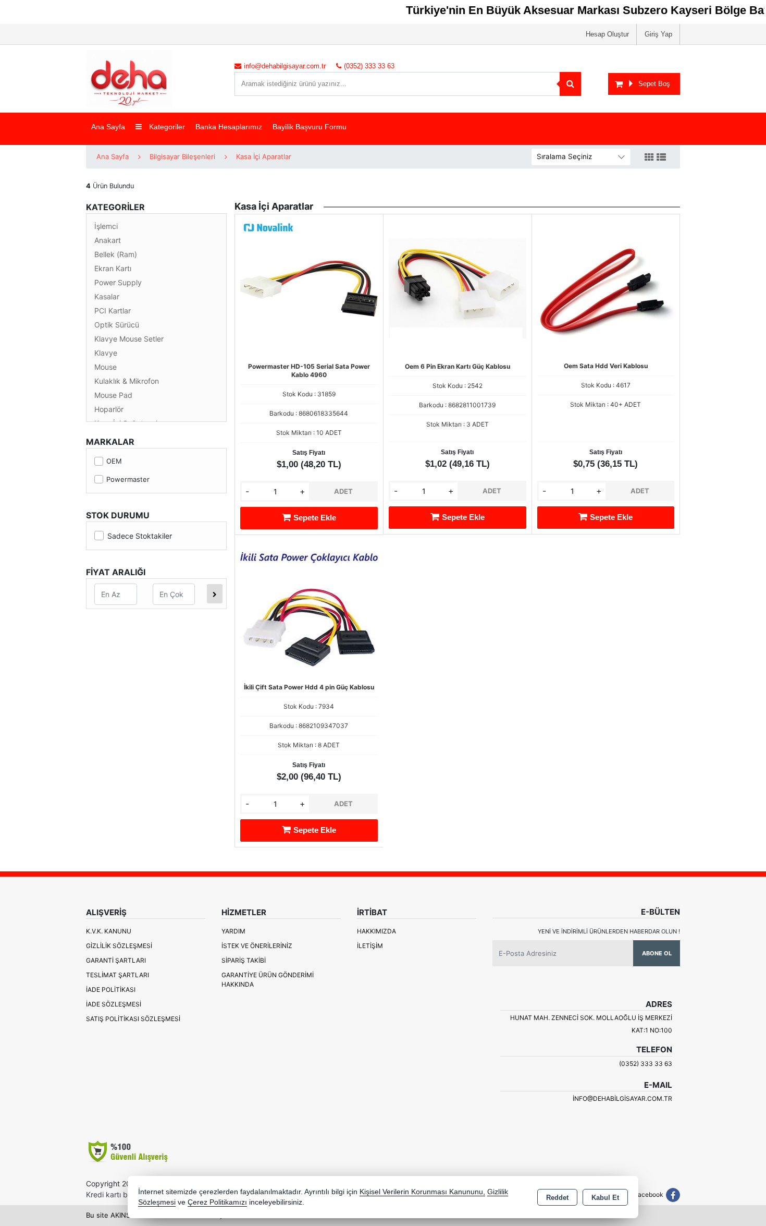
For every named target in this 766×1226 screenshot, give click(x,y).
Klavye (105, 352)
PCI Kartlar (112, 310)
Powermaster (128, 479)
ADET (343, 491)
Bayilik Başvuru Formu (310, 127)
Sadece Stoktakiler (139, 535)
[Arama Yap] (570, 84)
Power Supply (118, 282)
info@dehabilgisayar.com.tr (622, 1098)
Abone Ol (657, 953)
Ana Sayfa (108, 127)
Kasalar (106, 296)
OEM (114, 461)
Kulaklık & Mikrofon (126, 381)
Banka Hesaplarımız (228, 127)
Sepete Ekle (314, 517)
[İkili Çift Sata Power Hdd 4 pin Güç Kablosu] (309, 608)
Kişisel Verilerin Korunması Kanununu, (422, 1192)
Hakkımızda (376, 931)
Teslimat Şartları (117, 975)
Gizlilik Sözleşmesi (119, 946)
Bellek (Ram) (115, 254)
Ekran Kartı (112, 268)
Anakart (107, 240)
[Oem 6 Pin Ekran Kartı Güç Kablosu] (457, 287)
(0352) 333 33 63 (645, 1063)
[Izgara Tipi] (649, 157)
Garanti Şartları (116, 960)
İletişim (370, 946)
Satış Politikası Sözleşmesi (133, 1019)
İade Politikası (110, 989)
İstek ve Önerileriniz (256, 946)
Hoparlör (108, 409)
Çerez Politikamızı (217, 1202)
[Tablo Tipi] (661, 157)
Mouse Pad (113, 395)
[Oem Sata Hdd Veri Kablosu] (605, 287)
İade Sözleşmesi (113, 1004)
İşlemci (106, 226)
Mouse (105, 366)
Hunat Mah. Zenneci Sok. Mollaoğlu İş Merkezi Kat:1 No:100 (591, 1024)
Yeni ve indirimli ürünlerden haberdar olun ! (609, 931)
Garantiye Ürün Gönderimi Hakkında (267, 979)
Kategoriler (166, 127)
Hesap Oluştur (607, 34)
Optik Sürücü (116, 324)
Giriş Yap (658, 34)
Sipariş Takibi (243, 960)
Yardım (233, 931)
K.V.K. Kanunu (108, 931)
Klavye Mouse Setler (129, 338)
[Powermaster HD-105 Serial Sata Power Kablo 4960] (309, 287)
